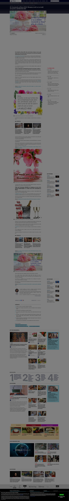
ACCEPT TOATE (61, 494)
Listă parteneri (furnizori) (32, 496)
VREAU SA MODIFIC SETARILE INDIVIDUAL (61, 497)
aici (19, 497)
